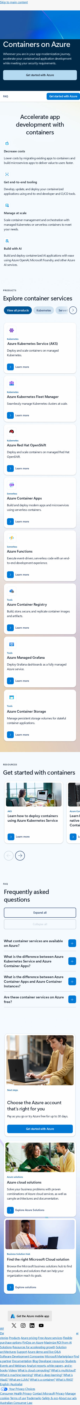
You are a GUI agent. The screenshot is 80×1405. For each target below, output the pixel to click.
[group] (34, 812)
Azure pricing (29, 1338)
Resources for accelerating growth (33, 1347)
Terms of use (18, 1398)
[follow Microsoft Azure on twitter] (15, 1325)
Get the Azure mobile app (33, 1316)
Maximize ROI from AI (57, 1342)
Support (22, 1352)
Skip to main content (14, 2)
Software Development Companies (22, 1356)
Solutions (6, 1347)
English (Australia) (11, 1384)
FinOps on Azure (32, 1342)
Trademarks (34, 1398)
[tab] (18, 310)
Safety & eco (50, 1398)
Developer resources (51, 1361)
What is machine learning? (16, 1375)
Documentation (22, 1361)
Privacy (60, 1393)
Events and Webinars (13, 1365)
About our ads (68, 1398)
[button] (23, 96)
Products (14, 1338)
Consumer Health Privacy (16, 1393)
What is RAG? (64, 1379)
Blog (35, 1361)
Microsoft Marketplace (59, 1356)
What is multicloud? (63, 1370)
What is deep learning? (48, 1375)
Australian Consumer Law (16, 1403)
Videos (12, 1370)
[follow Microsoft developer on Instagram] (24, 1325)
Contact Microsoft (44, 1393)
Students (70, 1361)
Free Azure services (50, 1338)
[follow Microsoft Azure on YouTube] (42, 1325)
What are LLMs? (19, 1379)
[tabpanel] (40, 530)
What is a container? (42, 1379)
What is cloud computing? (34, 1370)
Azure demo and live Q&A (44, 1352)
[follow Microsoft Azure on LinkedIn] (33, 1325)
